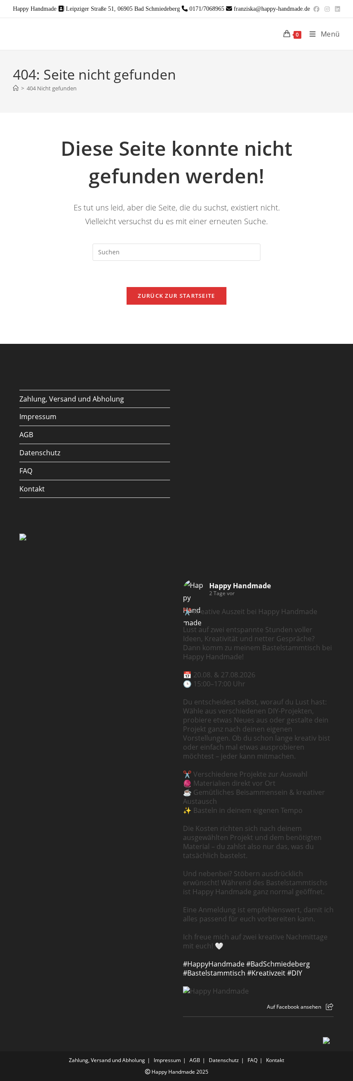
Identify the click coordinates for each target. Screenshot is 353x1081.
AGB (26, 434)
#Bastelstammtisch (214, 973)
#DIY (294, 973)
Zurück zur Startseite (176, 296)
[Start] (16, 88)
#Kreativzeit (266, 973)
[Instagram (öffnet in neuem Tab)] (327, 9)
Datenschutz (39, 452)
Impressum (37, 416)
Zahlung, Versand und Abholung (71, 399)
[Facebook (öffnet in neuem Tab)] (316, 9)
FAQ (25, 471)
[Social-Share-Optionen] (329, 1006)
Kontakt (32, 489)
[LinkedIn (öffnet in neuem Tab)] (336, 9)
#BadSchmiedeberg (278, 964)
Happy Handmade (240, 585)
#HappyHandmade (214, 964)
